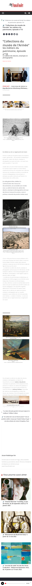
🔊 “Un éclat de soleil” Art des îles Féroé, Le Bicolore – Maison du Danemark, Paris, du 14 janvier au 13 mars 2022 (16, 567)
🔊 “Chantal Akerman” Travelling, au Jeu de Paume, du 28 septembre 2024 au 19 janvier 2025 (15, 503)
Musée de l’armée (7, 61)
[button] (4, 34)
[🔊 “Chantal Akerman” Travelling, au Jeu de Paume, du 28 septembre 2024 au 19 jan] (16, 479)
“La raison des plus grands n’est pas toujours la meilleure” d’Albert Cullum (16, 412)
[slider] (15, 583)
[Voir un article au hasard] (29, 13)
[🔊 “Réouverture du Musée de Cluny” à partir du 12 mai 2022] (16, 512)
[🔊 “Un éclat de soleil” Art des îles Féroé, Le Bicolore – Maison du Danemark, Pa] (16, 543)
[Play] (2, 583)
